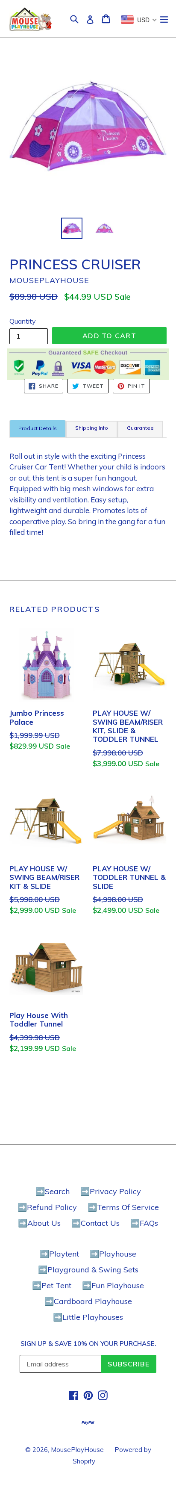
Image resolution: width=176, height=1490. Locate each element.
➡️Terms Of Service (123, 1207)
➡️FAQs (144, 1223)
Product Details (37, 428)
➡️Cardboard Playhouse (88, 1301)
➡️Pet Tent (51, 1285)
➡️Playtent (59, 1254)
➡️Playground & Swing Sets (88, 1270)
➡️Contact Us (95, 1223)
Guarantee (140, 428)
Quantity (22, 321)
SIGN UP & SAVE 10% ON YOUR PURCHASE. (88, 1344)
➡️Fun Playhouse (113, 1285)
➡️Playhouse (113, 1254)
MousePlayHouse (77, 1450)
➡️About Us (39, 1223)
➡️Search (52, 1191)
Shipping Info (91, 428)
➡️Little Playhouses (88, 1317)
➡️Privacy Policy (110, 1191)
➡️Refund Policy (47, 1207)
